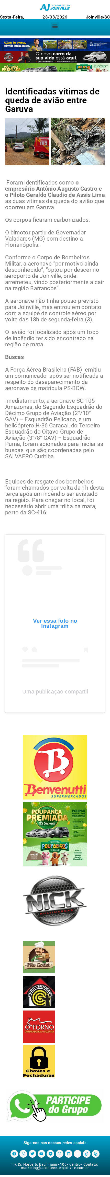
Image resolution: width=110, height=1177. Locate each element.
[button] (55, 26)
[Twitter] (32, 1154)
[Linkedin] (68, 1154)
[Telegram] (50, 1154)
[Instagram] (23, 1154)
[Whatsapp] (59, 1154)
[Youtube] (41, 1154)
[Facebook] (14, 1154)
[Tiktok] (87, 1154)
